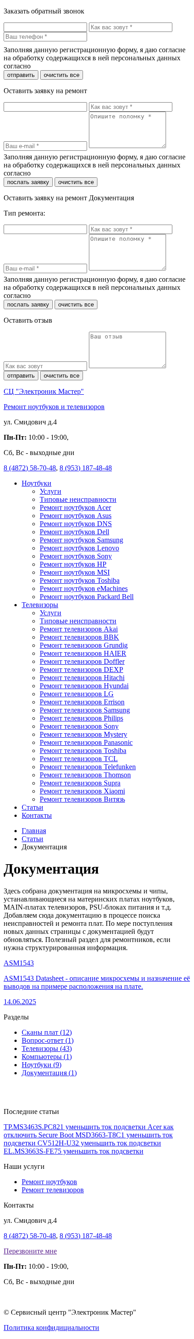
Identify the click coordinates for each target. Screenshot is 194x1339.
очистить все (61, 75)
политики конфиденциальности (81, 66)
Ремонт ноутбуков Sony (76, 556)
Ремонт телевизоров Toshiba (83, 750)
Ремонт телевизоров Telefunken (88, 767)
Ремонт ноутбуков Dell (74, 532)
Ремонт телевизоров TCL (79, 758)
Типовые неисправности (78, 499)
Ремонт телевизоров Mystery (83, 734)
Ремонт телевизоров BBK (79, 637)
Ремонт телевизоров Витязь (82, 799)
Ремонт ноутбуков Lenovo (79, 548)
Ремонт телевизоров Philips (81, 718)
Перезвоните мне (30, 1251)
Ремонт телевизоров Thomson (85, 775)
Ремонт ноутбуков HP (73, 564)
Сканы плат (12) (47, 1032)
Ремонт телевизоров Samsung (85, 710)
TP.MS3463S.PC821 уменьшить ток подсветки (76, 1127)
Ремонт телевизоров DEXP (81, 669)
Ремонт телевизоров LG (77, 694)
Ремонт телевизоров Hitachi (82, 677)
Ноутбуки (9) (41, 1064)
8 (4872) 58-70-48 (30, 468)
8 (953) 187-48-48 (86, 468)
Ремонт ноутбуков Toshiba (80, 580)
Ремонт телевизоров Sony (79, 726)
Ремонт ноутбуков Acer (75, 507)
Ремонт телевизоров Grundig (84, 645)
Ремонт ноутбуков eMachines (84, 588)
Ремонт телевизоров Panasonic (86, 742)
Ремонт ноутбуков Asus (75, 515)
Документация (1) (49, 1073)
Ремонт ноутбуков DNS (76, 523)
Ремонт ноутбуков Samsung (81, 540)
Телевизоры (40, 605)
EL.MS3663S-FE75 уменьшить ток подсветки (73, 1151)
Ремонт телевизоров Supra (80, 783)
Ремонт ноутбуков (49, 1182)
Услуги (50, 491)
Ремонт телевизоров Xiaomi (82, 791)
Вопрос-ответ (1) (48, 1040)
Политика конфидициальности (51, 1327)
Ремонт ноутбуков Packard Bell (87, 596)
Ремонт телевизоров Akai (79, 629)
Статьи (32, 807)
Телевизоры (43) (47, 1048)
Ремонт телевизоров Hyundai (84, 686)
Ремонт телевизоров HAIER (83, 653)
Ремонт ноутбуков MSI (75, 572)
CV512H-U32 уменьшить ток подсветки (99, 1143)
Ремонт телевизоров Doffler (82, 661)
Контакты (37, 815)
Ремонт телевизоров (53, 1190)
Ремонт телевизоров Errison (82, 702)
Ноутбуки (36, 483)
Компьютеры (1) (47, 1056)
